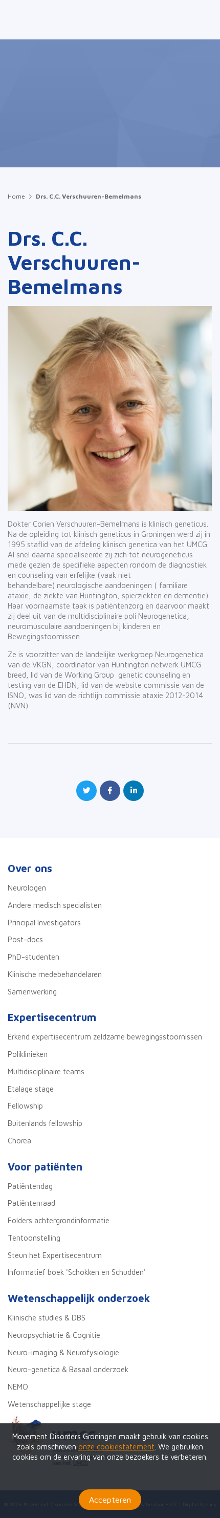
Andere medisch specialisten (55, 905)
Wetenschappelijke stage (49, 1404)
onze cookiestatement (116, 1446)
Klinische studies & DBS (46, 1317)
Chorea (19, 1140)
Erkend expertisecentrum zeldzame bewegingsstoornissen (105, 1036)
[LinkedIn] (133, 790)
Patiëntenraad (31, 1203)
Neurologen (27, 887)
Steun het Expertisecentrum (55, 1255)
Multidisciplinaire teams (46, 1071)
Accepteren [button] (110, 1499)
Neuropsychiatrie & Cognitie (54, 1335)
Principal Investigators (44, 922)
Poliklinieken (28, 1054)
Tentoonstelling (34, 1237)
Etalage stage (31, 1089)
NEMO (18, 1386)
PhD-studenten (33, 956)
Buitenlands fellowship (45, 1123)
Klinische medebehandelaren (55, 974)
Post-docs (25, 939)
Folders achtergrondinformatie (58, 1220)
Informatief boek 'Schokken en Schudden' (77, 1272)
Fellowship (25, 1105)
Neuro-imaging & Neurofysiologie (63, 1352)
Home (16, 196)
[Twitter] (86, 790)
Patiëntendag (30, 1186)
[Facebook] (110, 790)
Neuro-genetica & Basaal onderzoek (68, 1369)
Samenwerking (32, 991)
